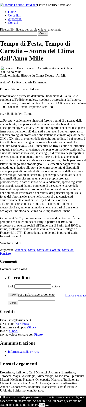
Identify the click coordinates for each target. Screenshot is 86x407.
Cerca (13, 294)
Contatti (13, 22)
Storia (32, 250)
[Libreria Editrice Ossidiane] (18, 5)
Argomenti (15, 19)
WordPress (22, 323)
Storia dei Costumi (49, 250)
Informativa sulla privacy (23, 351)
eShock (31, 327)
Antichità (21, 250)
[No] (47, 405)
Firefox (38, 334)
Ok (42, 404)
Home (12, 11)
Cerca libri (14, 15)
